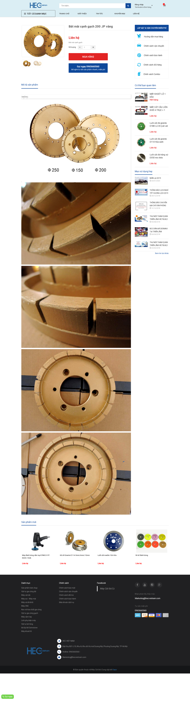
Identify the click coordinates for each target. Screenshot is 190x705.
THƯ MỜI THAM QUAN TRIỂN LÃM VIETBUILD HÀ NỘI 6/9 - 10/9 (159, 218)
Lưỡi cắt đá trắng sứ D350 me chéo (159, 156)
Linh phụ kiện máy (28, 620)
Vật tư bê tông (27, 624)
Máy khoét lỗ (26, 631)
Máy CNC (25, 606)
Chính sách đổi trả (66, 595)
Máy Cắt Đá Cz (107, 588)
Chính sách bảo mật (67, 588)
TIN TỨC (99, 14)
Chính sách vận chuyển (68, 591)
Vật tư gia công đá (28, 591)
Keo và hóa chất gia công (31, 610)
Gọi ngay (8, 696)
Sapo (115, 670)
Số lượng (72, 47)
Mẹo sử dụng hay (143, 171)
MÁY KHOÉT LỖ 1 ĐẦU (158, 95)
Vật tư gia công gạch (29, 613)
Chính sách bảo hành (67, 599)
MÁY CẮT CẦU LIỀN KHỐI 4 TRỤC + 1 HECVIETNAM (158, 109)
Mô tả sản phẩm (29, 84)
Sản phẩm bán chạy (29, 588)
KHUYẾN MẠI (120, 14)
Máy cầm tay (26, 617)
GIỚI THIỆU (82, 14)
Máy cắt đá (25, 595)
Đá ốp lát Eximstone (29, 628)
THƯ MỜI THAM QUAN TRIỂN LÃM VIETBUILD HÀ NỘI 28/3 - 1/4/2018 (159, 244)
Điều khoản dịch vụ (66, 602)
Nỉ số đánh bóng (142, 555)
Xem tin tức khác (162, 253)
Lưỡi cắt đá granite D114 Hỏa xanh (158, 140)
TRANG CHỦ (64, 14)
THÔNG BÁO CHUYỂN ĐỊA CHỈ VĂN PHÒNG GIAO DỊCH (158, 204)
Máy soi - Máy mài (28, 599)
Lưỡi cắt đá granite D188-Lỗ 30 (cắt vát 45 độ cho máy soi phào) (159, 124)
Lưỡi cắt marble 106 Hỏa (107, 555)
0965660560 (140, 610)
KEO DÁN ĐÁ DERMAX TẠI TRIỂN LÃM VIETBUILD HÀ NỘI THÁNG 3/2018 (159, 230)
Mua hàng (88, 56)
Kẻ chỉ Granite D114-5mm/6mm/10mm (75, 555)
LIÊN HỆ (136, 14)
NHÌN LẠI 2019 (155, 178)
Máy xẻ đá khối (27, 602)
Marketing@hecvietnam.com (147, 598)
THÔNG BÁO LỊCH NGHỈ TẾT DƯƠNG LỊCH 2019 (159, 191)
